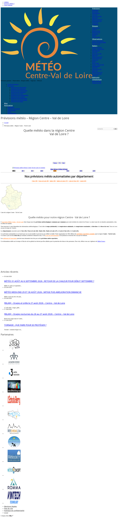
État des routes (96, 44)
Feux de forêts (96, 37)
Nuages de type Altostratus (18, 89)
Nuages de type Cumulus (18, 97)
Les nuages (11, 86)
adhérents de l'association (10, 238)
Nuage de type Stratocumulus (19, 100)
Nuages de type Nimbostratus (19, 98)
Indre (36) (95, 18)
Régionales (95, 12)
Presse (9, 112)
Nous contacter (8, 5)
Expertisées (95, 10)
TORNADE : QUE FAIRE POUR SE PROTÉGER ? (25, 325)
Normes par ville (96, 83)
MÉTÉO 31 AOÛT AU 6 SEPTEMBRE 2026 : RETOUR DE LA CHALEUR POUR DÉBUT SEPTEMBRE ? (49, 281)
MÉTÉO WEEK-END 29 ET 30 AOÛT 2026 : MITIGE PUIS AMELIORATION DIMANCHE (42, 292)
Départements (96, 13)
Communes (95, 24)
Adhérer (6, 2)
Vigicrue (94, 29)
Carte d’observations (97, 41)
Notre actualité (12, 110)
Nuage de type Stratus (17, 101)
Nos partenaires (12, 113)
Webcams (95, 77)
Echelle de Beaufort (13, 84)
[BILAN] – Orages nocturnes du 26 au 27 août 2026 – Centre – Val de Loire (39, 314)
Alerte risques (96, 28)
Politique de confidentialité (14, 511)
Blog (6, 103)
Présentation (11, 107)
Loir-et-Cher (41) (97, 21)
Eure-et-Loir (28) (97, 16)
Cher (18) (94, 15)
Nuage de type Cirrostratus (18, 92)
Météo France (101, 241)
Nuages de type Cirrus (17, 93)
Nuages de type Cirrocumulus (19, 90)
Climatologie (97, 79)
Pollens (94, 35)
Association (8, 105)
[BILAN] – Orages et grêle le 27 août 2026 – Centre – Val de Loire (34, 303)
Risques (95, 26)
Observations (97, 39)
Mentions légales (10, 506)
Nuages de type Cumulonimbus (19, 95)
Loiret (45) (95, 22)
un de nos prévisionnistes (52, 235)
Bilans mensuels (96, 81)
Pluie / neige (95, 63)
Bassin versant (96, 31)
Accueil (6, 122)
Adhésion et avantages (14, 108)
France (94, 61)
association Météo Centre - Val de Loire (12, 222)
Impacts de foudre (97, 47)
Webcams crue (96, 32)
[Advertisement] (52, 150)
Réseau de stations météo (99, 42)
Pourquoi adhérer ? (9, 3)
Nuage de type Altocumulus (18, 87)
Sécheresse (95, 34)
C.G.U (6, 513)
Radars (94, 46)
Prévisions (96, 8)
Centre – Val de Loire (98, 49)
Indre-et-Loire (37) (97, 19)
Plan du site (8, 508)
